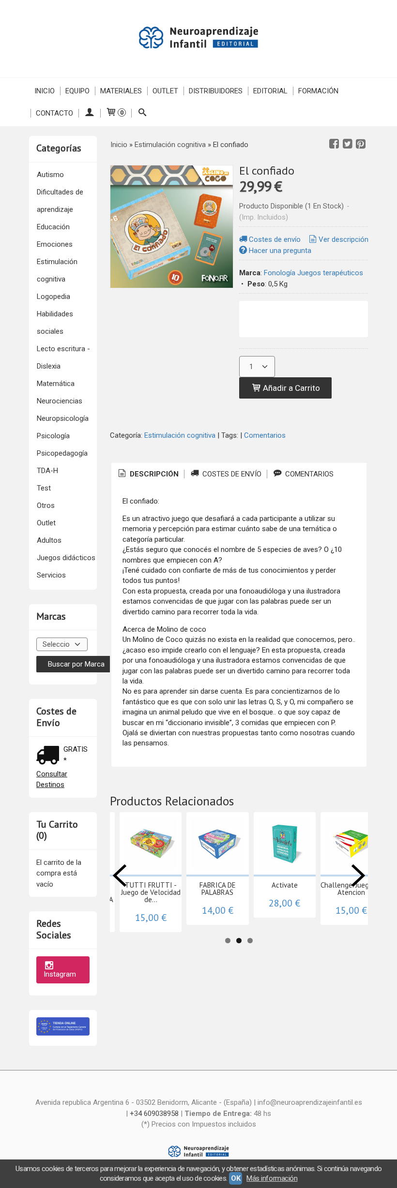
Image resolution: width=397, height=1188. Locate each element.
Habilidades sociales (55, 323)
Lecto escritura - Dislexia (63, 357)
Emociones (55, 244)
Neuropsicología (63, 418)
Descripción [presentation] (153, 474)
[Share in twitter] (347, 144)
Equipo (77, 91)
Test (44, 488)
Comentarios (265, 435)
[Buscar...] (142, 113)
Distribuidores (216, 91)
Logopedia (53, 296)
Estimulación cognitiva (57, 270)
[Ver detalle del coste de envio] (49, 756)
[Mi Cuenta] (89, 113)
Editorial (270, 91)
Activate (285, 885)
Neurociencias (59, 401)
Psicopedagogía (62, 453)
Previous (119, 875)
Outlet (165, 91)
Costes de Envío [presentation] (230, 474)
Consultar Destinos (51, 779)
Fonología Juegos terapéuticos (313, 272)
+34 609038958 (154, 1113)
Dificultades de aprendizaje (60, 201)
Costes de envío (275, 239)
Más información (271, 1178)
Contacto (54, 113)
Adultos (49, 540)
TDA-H (47, 470)
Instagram (60, 974)
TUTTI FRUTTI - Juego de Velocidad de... (151, 892)
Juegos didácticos (66, 557)
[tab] (148, 474)
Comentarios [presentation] (308, 474)
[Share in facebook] (334, 144)
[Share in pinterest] (360, 144)
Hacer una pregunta (280, 250)
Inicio (44, 91)
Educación (53, 227)
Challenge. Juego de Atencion (351, 888)
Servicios (51, 575)
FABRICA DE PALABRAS (217, 888)
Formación (318, 91)
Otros (46, 505)
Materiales (121, 91)
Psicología (53, 435)
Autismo (50, 174)
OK (235, 1178)
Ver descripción (343, 239)
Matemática (56, 383)
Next (358, 875)
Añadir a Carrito (290, 388)
